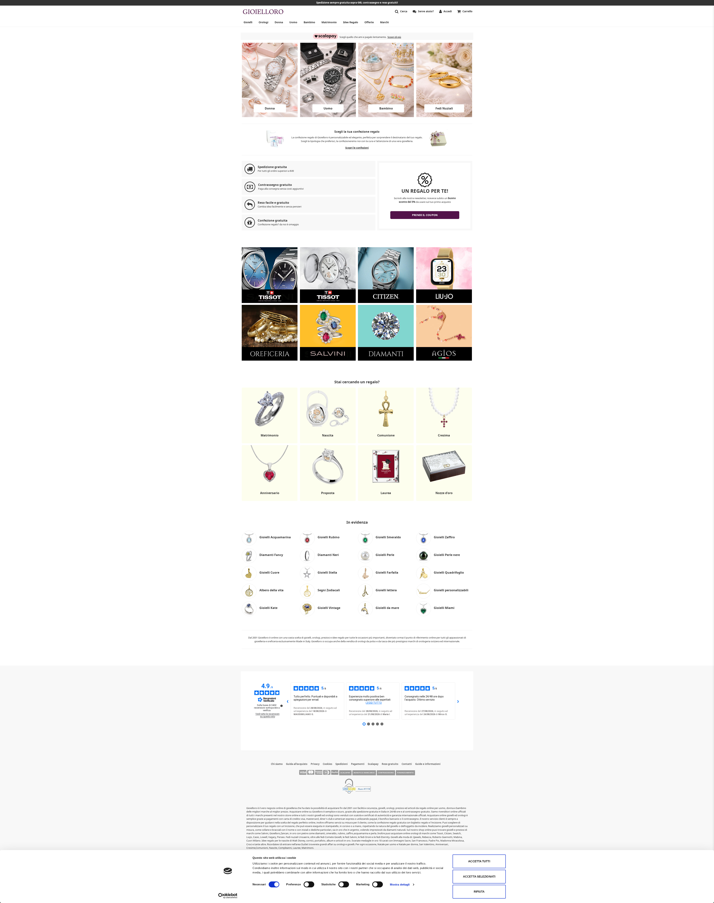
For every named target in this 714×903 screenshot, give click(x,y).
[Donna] (270, 116)
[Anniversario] (270, 501)
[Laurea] (386, 501)
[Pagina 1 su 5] (364, 724)
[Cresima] (444, 443)
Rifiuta (479, 891)
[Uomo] (328, 116)
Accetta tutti (479, 861)
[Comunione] (386, 443)
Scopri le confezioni (357, 147)
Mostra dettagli (400, 884)
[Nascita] (328, 443)
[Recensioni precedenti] (287, 701)
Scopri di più (394, 37)
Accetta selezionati (479, 876)
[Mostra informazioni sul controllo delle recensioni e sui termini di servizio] (281, 705)
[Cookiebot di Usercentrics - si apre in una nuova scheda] (228, 896)
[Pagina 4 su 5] (377, 724)
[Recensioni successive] (458, 701)
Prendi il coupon (425, 215)
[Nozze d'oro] (444, 501)
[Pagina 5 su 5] (381, 724)
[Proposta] (328, 501)
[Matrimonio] (270, 443)
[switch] (309, 884)
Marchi (384, 22)
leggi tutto (374, 702)
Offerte (369, 22)
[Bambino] (386, 116)
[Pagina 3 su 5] (373, 724)
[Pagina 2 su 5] (368, 724)
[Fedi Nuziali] (444, 116)
